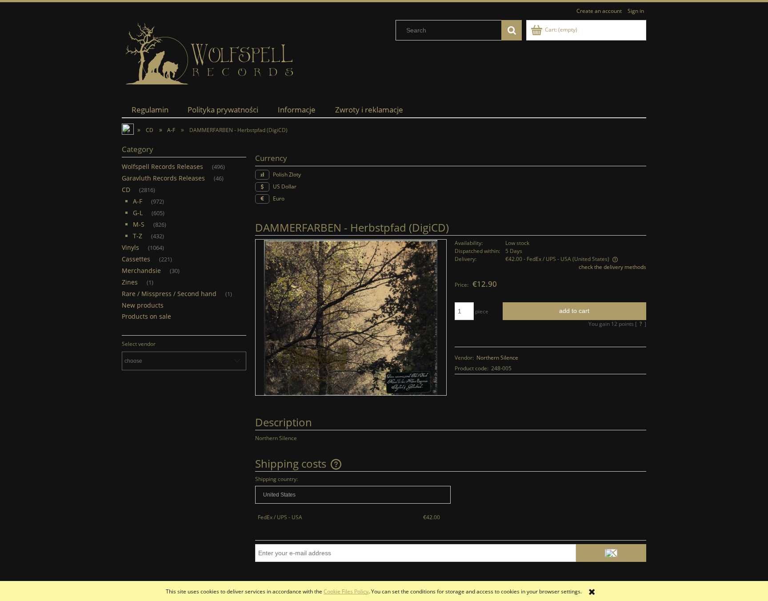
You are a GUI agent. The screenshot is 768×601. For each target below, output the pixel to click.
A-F (137, 201)
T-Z (137, 236)
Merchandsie (141, 270)
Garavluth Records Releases (163, 178)
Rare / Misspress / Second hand (169, 293)
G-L (138, 212)
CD (126, 189)
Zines (130, 282)
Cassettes (136, 259)
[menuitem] (150, 109)
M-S (138, 224)
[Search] (511, 30)
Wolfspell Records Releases (162, 166)
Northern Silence (497, 357)
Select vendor (139, 344)
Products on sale (146, 316)
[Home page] (211, 54)
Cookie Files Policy (346, 591)
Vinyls (130, 247)
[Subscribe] (611, 553)
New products (143, 305)
